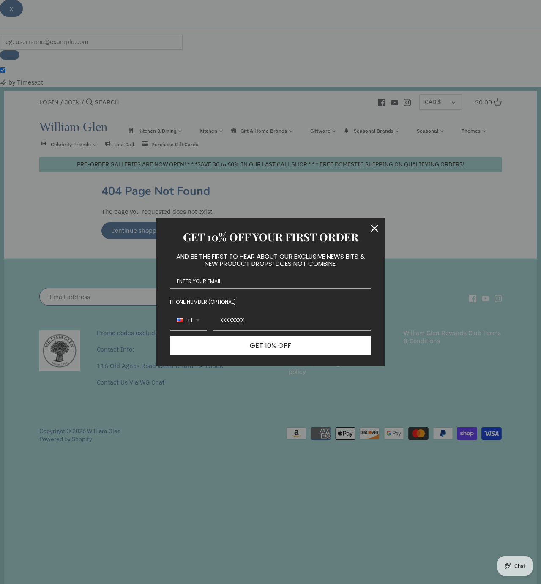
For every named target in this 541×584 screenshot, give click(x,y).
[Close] (374, 228)
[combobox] (188, 321)
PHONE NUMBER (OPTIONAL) (203, 302)
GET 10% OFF (270, 345)
